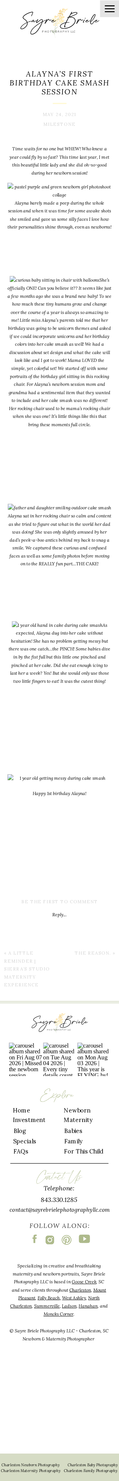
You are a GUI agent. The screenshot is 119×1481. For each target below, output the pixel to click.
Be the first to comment (59, 901)
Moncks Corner (58, 1314)
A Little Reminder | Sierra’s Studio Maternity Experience (27, 969)
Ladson (69, 1305)
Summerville (47, 1305)
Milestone (59, 124)
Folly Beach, (49, 1297)
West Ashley (74, 1297)
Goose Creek (84, 1281)
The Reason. (93, 952)
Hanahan (88, 1305)
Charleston (80, 1290)
